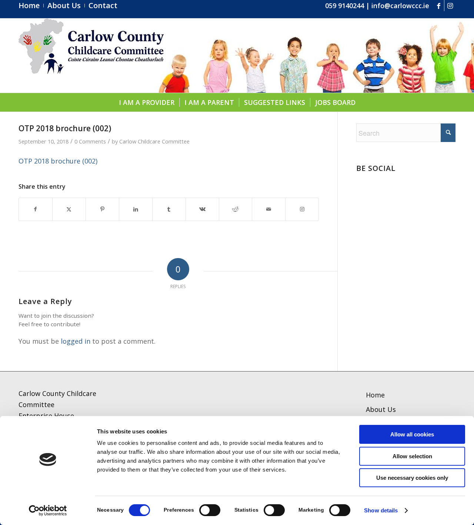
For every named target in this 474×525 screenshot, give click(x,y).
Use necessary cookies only (412, 478)
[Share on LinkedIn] (135, 209)
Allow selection (412, 456)
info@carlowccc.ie (400, 5)
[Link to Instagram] (449, 5)
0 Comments (90, 141)
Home (375, 394)
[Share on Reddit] (235, 209)
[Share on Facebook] (35, 209)
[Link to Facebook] (438, 5)
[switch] (209, 510)
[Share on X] (69, 209)
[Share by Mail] (268, 209)
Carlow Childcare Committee (154, 141)
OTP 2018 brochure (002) (58, 160)
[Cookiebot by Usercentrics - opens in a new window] (48, 510)
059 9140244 (344, 5)
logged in (75, 341)
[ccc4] (91, 56)
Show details (381, 510)
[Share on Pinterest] (102, 209)
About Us (381, 409)
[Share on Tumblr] (169, 209)
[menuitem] (31, 5)
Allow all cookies (412, 434)
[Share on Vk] (202, 209)
